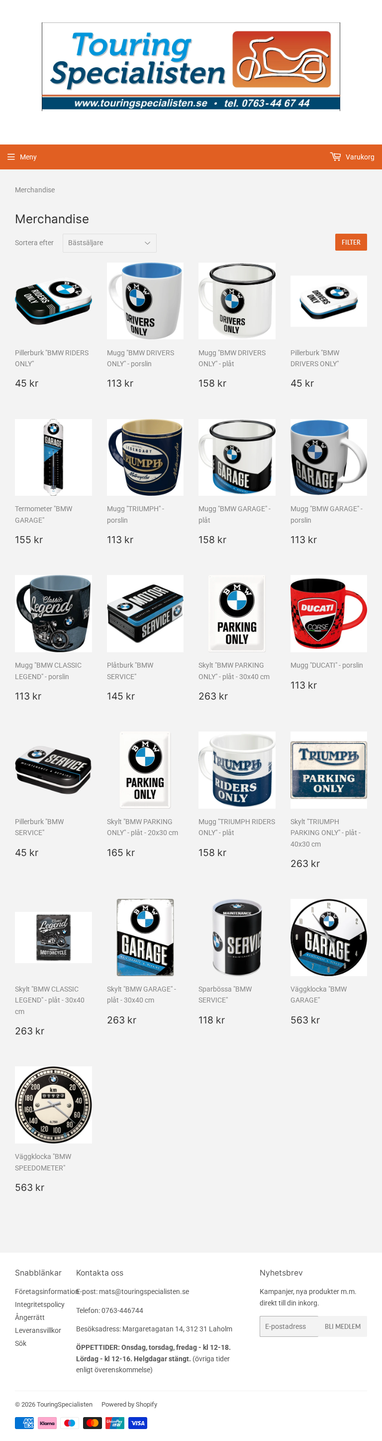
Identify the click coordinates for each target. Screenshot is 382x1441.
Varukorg (359, 157)
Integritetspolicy (40, 1304)
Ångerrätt (30, 1317)
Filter (351, 242)
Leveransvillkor (38, 1330)
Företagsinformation (47, 1292)
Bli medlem (343, 1326)
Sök (20, 1343)
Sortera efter (34, 243)
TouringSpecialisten (65, 1404)
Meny (28, 157)
